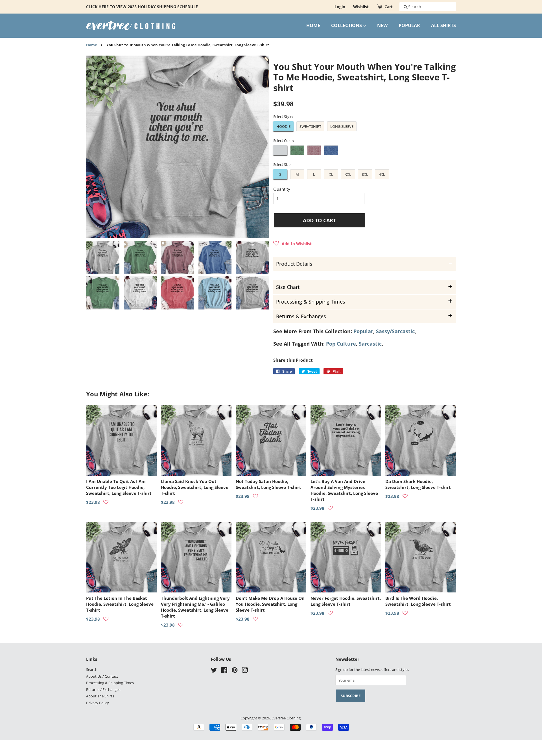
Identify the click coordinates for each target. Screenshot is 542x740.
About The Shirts (100, 696)
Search (91, 669)
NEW (382, 25)
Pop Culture (341, 343)
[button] (292, 243)
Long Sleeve (341, 126)
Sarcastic (370, 343)
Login (340, 6)
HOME (313, 25)
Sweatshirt (310, 126)
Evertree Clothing (286, 718)
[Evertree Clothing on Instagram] (245, 671)
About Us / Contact (102, 676)
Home (91, 45)
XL (331, 174)
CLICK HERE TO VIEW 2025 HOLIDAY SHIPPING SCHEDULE (142, 6)
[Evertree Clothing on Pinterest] (234, 671)
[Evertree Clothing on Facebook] (224, 671)
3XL (365, 174)
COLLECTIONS (347, 25)
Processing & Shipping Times (110, 682)
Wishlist (361, 6)
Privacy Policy (97, 702)
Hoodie (283, 126)
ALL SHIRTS (443, 25)
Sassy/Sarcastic (395, 331)
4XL (382, 174)
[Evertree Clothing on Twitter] (214, 671)
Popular (363, 331)
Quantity (281, 189)
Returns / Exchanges (103, 689)
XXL (348, 174)
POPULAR (409, 25)
